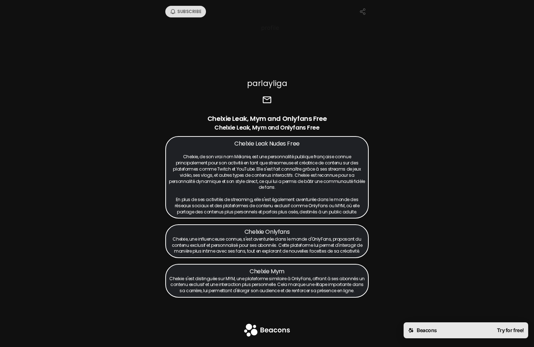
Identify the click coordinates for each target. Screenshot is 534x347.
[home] (267, 331)
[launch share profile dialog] (363, 11)
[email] (267, 100)
